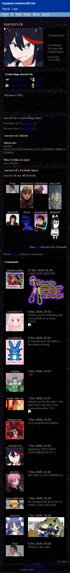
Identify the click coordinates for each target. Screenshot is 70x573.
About (28, 566)
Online (27, 14)
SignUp (6, 8)
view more (28, 123)
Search (46, 14)
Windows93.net (42, 569)
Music (36, 14)
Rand (18, 14)
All (12, 14)
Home (5, 14)
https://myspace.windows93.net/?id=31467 (30, 98)
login (15, 254)
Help (35, 566)
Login (15, 8)
